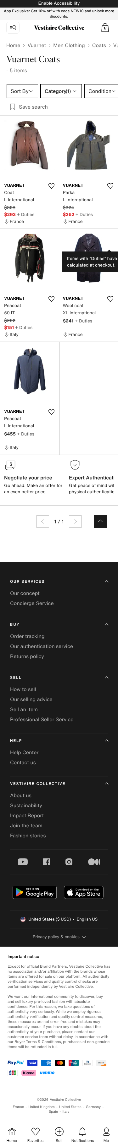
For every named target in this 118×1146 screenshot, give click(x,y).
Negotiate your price (28, 477)
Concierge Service (32, 603)
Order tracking (27, 636)
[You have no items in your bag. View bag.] (105, 27)
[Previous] (43, 521)
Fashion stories (28, 835)
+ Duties (25, 214)
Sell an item (24, 709)
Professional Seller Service (41, 719)
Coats (99, 45)
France (18, 1107)
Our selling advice (31, 699)
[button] (105, 27)
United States (70, 1107)
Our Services (27, 581)
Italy (65, 1111)
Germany (93, 1107)
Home (13, 45)
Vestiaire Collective (37, 784)
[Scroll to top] (100, 521)
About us (20, 795)
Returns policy (27, 656)
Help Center (24, 752)
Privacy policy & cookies (56, 937)
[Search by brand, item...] (13, 28)
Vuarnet (36, 45)
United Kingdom (41, 1107)
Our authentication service (41, 646)
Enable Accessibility (59, 3)
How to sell (23, 689)
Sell (16, 677)
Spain (53, 1111)
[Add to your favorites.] (51, 186)
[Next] (75, 521)
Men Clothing (69, 45)
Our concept (25, 593)
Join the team (26, 825)
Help (16, 740)
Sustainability (26, 805)
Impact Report (27, 815)
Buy (15, 624)
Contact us (23, 762)
